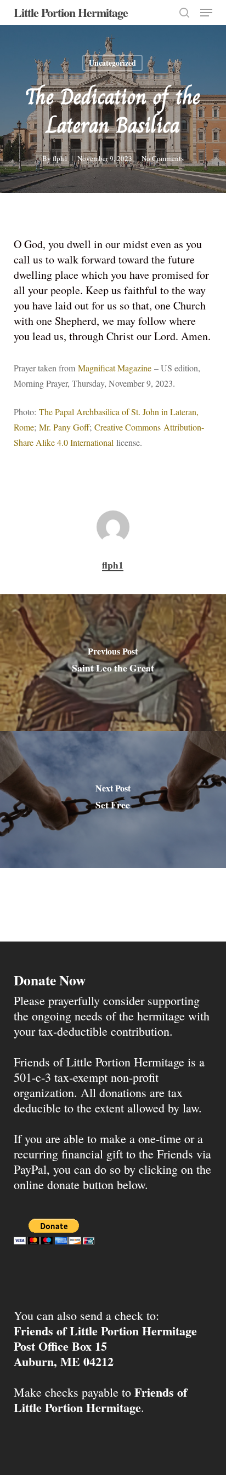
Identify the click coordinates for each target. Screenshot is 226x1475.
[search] (184, 13)
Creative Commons (127, 427)
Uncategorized (112, 62)
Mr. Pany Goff (64, 427)
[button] (206, 12)
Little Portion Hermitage (71, 13)
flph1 (60, 158)
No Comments (163, 158)
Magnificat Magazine (114, 368)
